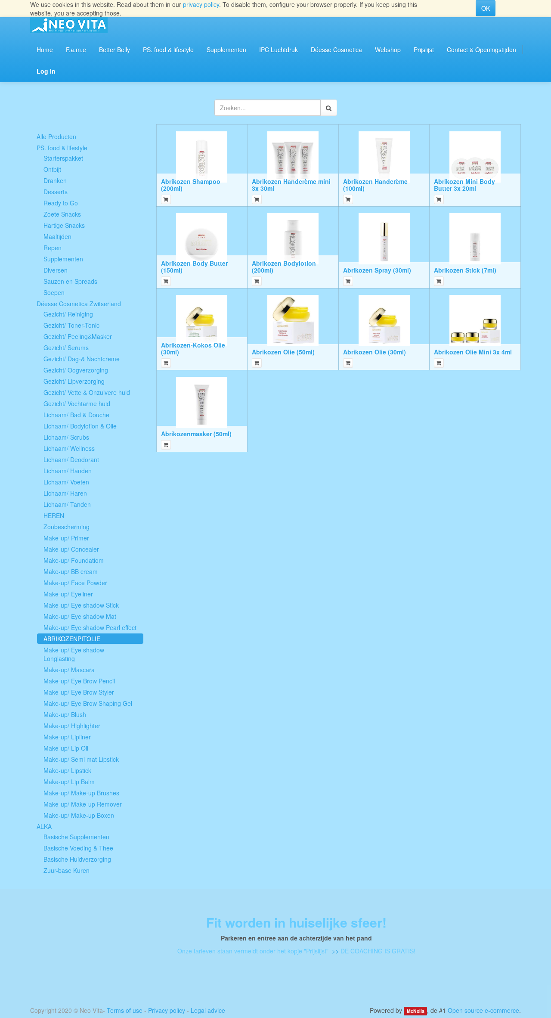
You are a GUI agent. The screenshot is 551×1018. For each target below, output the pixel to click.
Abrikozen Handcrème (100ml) (375, 184)
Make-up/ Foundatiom (73, 560)
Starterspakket (63, 158)
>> (334, 951)
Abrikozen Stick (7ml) (465, 270)
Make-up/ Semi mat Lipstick (81, 759)
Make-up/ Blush (64, 714)
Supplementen (63, 258)
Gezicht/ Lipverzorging (74, 381)
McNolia (415, 1011)
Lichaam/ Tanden (67, 504)
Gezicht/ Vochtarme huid (76, 403)
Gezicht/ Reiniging (68, 314)
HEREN (53, 515)
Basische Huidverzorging (77, 859)
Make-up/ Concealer (71, 549)
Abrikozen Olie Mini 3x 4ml (473, 352)
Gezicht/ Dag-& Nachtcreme (81, 358)
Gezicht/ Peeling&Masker (77, 336)
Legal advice (208, 1010)
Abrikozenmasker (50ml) (196, 433)
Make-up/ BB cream (70, 571)
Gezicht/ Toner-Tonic (71, 325)
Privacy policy (166, 1010)
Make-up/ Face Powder (75, 582)
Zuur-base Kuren (66, 870)
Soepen (54, 292)
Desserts (55, 191)
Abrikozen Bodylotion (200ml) (284, 266)
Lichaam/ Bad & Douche (76, 414)
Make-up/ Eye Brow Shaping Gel (87, 703)
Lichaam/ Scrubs (66, 437)
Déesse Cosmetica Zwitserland (79, 303)
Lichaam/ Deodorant (71, 459)
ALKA (44, 826)
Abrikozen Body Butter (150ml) (194, 266)
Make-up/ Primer (66, 538)
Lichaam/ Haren (65, 493)
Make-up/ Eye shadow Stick (81, 605)
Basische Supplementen (76, 836)
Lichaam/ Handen (67, 470)
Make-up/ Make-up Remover (82, 804)
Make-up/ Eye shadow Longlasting (73, 654)
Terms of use (124, 1010)
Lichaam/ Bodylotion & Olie (80, 426)
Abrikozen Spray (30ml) (377, 270)
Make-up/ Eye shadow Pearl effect (89, 627)
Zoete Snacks (62, 214)
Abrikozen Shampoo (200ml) (190, 184)
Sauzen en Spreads (70, 281)
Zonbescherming (66, 526)
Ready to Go (60, 203)
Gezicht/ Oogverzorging (75, 370)
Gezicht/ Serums (66, 347)
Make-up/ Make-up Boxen (78, 815)
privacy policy (201, 4)
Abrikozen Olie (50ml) (283, 352)
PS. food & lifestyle (62, 147)
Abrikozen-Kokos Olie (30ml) (193, 348)
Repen (52, 247)
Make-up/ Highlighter (71, 725)
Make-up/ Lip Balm (69, 781)
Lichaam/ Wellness (69, 448)
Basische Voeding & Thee (78, 848)
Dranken (55, 180)
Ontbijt (52, 169)
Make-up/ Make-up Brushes (81, 792)
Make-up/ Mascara (69, 669)
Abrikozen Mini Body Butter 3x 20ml (464, 184)
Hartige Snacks (64, 225)
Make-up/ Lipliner (67, 736)
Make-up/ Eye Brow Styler (78, 692)
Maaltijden (57, 236)
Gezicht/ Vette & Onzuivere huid (86, 392)
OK (485, 8)
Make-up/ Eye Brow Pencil (79, 681)
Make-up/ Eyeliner (68, 594)
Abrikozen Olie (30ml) (374, 352)
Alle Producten (56, 136)
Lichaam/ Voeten (66, 482)
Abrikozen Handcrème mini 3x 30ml (291, 184)
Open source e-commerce (483, 1010)
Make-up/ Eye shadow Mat (79, 616)
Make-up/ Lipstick (67, 770)
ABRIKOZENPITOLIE (71, 638)
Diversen (55, 270)
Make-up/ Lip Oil (65, 748)
